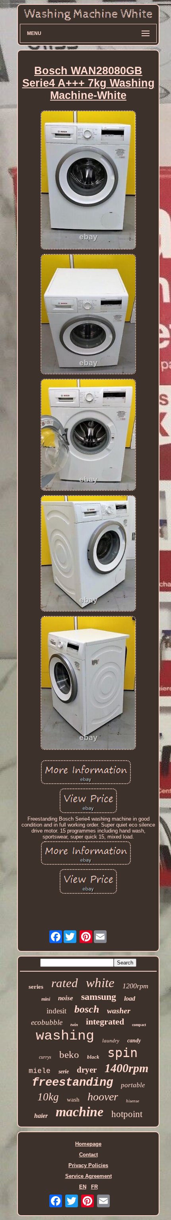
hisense (132, 1100)
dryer (87, 1070)
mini (45, 999)
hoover (102, 1096)
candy (134, 1041)
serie (63, 1072)
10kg (48, 1097)
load (129, 998)
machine (79, 1111)
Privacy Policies (88, 1165)
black (93, 1057)
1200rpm (135, 986)
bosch (86, 1009)
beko (69, 1054)
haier (41, 1115)
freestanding (72, 1082)
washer (118, 1010)
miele (40, 1071)
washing (65, 1036)
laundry (110, 1041)
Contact (88, 1155)
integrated (105, 1021)
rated (64, 983)
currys (45, 1057)
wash (73, 1099)
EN (82, 1187)
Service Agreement (88, 1176)
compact (139, 1024)
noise (65, 998)
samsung (98, 996)
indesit (56, 1011)
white (100, 983)
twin (74, 1024)
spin (122, 1052)
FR (94, 1187)
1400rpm (126, 1068)
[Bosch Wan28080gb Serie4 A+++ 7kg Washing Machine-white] (88, 180)
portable (133, 1085)
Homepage (88, 1144)
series (36, 987)
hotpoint (126, 1114)
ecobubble (46, 1022)
